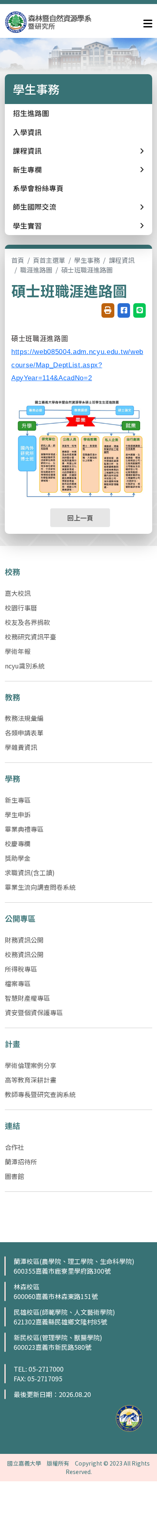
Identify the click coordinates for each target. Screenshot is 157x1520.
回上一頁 (80, 518)
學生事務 (87, 260)
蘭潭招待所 (21, 1161)
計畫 (12, 1043)
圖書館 (14, 1176)
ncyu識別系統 (25, 665)
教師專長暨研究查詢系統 (40, 1094)
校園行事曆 (21, 607)
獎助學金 (18, 858)
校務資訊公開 (24, 954)
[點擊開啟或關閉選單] (147, 21)
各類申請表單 (24, 732)
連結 (12, 1125)
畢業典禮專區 (24, 829)
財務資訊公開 (24, 940)
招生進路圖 (31, 113)
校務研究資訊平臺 (30, 636)
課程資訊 (121, 260)
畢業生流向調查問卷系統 (40, 887)
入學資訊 (27, 132)
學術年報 (18, 651)
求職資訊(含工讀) (30, 872)
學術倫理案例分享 (30, 1065)
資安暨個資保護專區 (34, 1012)
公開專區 (20, 918)
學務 (12, 778)
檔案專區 (18, 983)
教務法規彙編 (24, 718)
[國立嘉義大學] (48, 22)
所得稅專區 (21, 969)
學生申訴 (18, 814)
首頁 (17, 260)
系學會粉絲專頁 (38, 188)
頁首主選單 (49, 260)
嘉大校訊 (18, 593)
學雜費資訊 (21, 747)
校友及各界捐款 (27, 622)
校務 (12, 571)
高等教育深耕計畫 (30, 1079)
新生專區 (18, 800)
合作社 (14, 1147)
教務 (12, 697)
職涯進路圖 (36, 270)
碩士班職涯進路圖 (87, 270)
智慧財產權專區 (27, 998)
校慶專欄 (18, 843)
